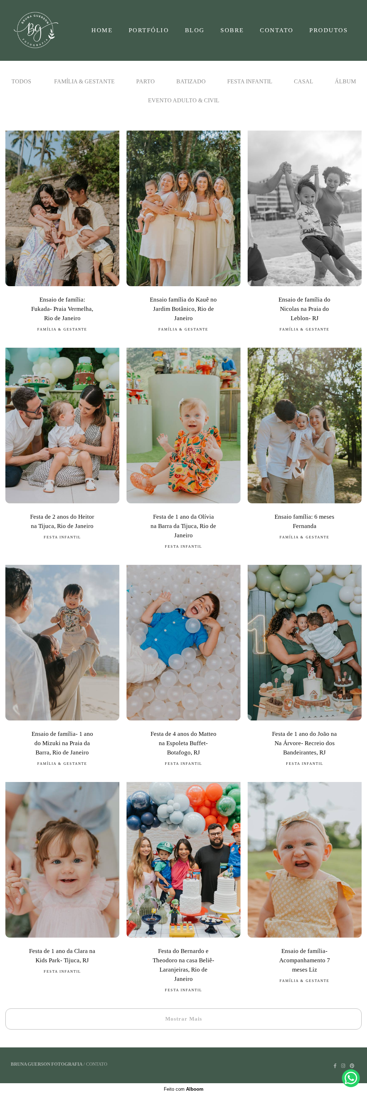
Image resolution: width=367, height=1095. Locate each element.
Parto (145, 81)
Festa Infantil (249, 81)
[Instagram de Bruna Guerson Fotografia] (343, 1066)
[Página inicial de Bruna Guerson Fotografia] (40, 30)
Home (102, 30)
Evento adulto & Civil (183, 100)
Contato (277, 30)
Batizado (191, 81)
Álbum (345, 81)
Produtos (328, 30)
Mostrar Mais (183, 1019)
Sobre (232, 30)
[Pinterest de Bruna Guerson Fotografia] (352, 1066)
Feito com (184, 1089)
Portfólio (149, 30)
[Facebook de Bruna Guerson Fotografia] (335, 1066)
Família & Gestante (84, 81)
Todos (21, 81)
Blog (195, 30)
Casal (303, 81)
